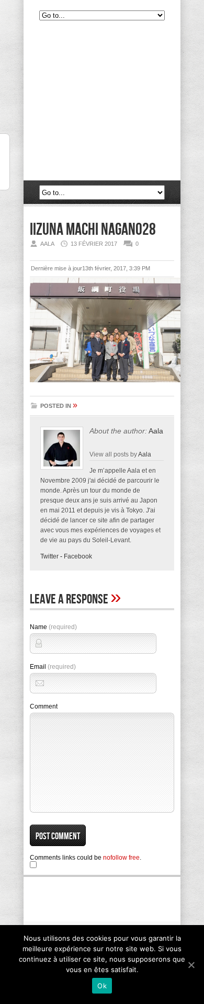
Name (53, 627)
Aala (156, 431)
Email (53, 666)
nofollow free (121, 857)
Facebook (78, 556)
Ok (102, 986)
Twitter (49, 556)
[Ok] (191, 965)
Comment (44, 706)
